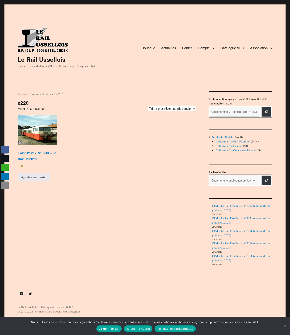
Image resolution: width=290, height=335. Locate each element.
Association (259, 47)
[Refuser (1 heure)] (285, 326)
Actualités (168, 47)
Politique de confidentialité (175, 328)
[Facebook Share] (5, 149)
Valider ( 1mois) (109, 328)
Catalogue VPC (232, 47)
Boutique (148, 47)
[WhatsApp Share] (5, 167)
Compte (204, 47)
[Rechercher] (266, 180)
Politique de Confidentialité (57, 307)
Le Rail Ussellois (42, 59)
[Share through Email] (5, 185)
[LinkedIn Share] (5, 176)
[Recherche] (266, 112)
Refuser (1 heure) (138, 328)
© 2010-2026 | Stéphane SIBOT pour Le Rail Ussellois (49, 311)
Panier (187, 47)
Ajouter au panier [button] (34, 177)
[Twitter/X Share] (5, 158)
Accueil (23, 94)
